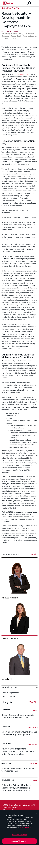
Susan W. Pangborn (19, 33)
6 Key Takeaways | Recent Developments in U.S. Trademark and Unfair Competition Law (19, 751)
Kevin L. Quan (10, 38)
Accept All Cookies (20, 841)
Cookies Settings (19, 835)
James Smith (16, 36)
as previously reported (22, 74)
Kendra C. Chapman (10, 638)
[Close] (36, 813)
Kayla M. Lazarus (30, 36)
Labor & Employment (10, 693)
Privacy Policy (25, 827)
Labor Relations (8, 696)
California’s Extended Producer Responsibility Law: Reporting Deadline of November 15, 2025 (16, 788)
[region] (19, 827)
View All (33, 702)
